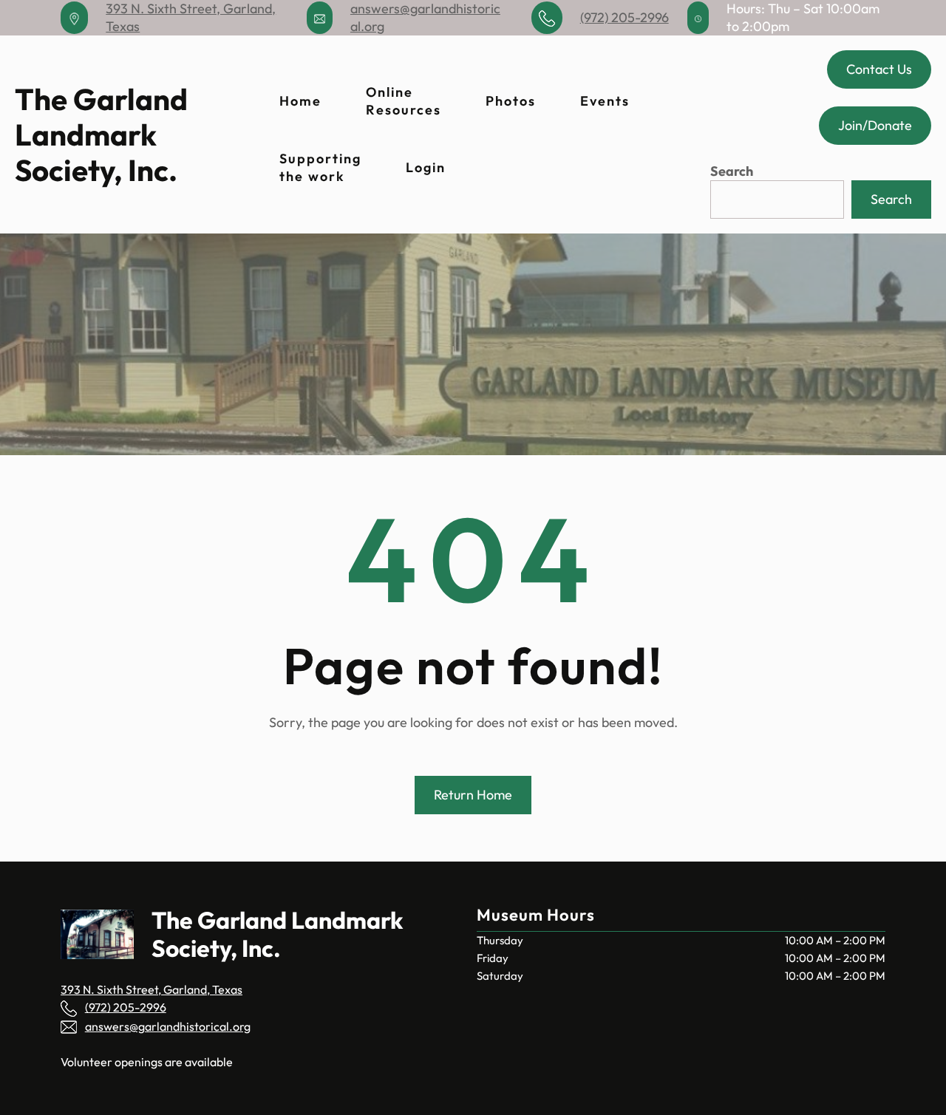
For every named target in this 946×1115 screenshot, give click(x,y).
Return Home (473, 794)
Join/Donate (875, 125)
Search (731, 171)
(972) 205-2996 (624, 17)
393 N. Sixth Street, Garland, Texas (151, 989)
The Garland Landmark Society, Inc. (101, 135)
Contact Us (879, 69)
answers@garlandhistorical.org (168, 1026)
